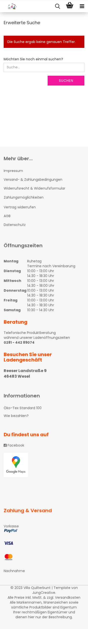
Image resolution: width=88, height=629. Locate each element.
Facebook (15, 445)
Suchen (66, 80)
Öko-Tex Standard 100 (23, 407)
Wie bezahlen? (16, 415)
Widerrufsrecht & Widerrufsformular (34, 188)
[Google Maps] (44, 465)
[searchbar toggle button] (57, 6)
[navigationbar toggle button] (82, 6)
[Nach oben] (74, 621)
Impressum (13, 170)
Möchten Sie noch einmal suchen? (33, 59)
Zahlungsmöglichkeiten (24, 197)
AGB (7, 215)
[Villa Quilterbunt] (10, 6)
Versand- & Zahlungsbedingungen (33, 179)
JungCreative (43, 592)
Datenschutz (15, 224)
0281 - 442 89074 (19, 342)
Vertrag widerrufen (20, 207)
